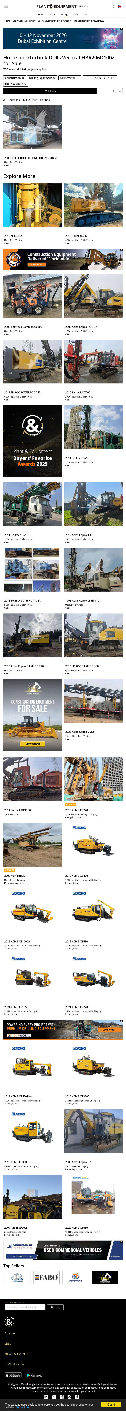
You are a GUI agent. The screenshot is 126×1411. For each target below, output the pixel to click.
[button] (63, 1334)
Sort (115, 91)
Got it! (111, 1404)
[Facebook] (63, 1396)
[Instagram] (71, 1396)
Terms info (22, 1407)
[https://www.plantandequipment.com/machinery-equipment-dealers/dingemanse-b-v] (63, 1250)
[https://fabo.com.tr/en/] (24, 1277)
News (76, 14)
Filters (52, 91)
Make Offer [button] (30, 100)
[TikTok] (78, 1396)
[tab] (4, 100)
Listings (65, 14)
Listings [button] (45, 100)
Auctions (52, 14)
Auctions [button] (15, 100)
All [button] (4, 100)
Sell (85, 14)
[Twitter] (56, 1396)
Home (40, 14)
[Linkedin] (48, 1396)
